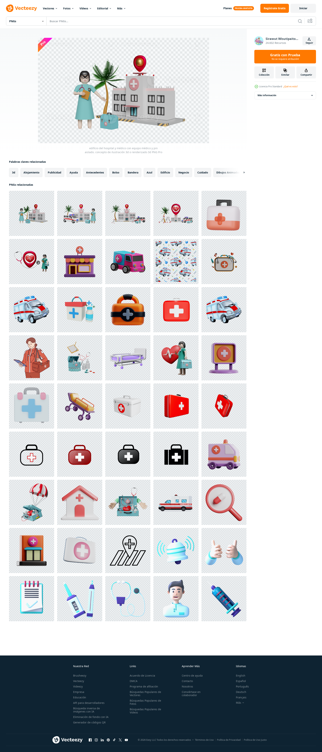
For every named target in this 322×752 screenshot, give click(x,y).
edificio (165, 172)
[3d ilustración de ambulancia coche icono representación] (224, 454)
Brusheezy (79, 675)
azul (149, 172)
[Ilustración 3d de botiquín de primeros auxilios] (79, 309)
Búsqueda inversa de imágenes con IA (86, 709)
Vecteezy (78, 681)
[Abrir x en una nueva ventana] (120, 739)
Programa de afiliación (144, 686)
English (240, 675)
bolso (115, 172)
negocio (183, 172)
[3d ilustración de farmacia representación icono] (79, 261)
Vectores (48, 8)
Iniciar (303, 8)
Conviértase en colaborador (191, 693)
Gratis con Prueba (285, 57)
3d (13, 172)
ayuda (74, 172)
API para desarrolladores (89, 703)
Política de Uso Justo (255, 739)
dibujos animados (228, 172)
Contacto (187, 681)
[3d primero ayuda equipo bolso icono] (79, 550)
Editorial (102, 8)
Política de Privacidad (229, 739)
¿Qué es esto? (290, 86)
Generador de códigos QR (89, 722)
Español (241, 681)
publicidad (54, 172)
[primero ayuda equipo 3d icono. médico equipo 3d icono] (127, 309)
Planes (227, 8)
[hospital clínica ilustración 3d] (31, 550)
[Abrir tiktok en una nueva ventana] (114, 739)
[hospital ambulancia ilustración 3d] (127, 261)
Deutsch (241, 692)
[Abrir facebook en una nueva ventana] (90, 739)
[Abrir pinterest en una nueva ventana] (108, 739)
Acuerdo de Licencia (142, 675)
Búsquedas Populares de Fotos (145, 702)
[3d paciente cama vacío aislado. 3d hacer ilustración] (127, 357)
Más (119, 8)
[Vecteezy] (21, 8)
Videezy (78, 686)
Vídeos (84, 8)
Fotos (66, 8)
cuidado (202, 172)
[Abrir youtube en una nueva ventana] (126, 739)
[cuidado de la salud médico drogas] (224, 502)
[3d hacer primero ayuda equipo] (224, 213)
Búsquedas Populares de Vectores (145, 693)
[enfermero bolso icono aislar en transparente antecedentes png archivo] (31, 454)
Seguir (309, 42)
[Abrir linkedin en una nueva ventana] (102, 739)
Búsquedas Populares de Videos (145, 710)
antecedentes (95, 172)
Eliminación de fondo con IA (90, 717)
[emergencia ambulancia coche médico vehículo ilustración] (176, 502)
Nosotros (187, 686)
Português (242, 686)
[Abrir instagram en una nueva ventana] (96, 739)
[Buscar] (300, 21)
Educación (79, 697)
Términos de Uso (204, 739)
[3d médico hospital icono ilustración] (176, 550)
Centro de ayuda (192, 675)
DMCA (133, 681)
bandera (133, 172)
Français (241, 697)
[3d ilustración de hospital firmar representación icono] (224, 357)
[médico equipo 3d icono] (31, 406)
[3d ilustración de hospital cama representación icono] (79, 406)
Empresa (78, 692)
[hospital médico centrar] (79, 502)
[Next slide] (241, 172)
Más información (267, 95)
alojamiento (31, 172)
